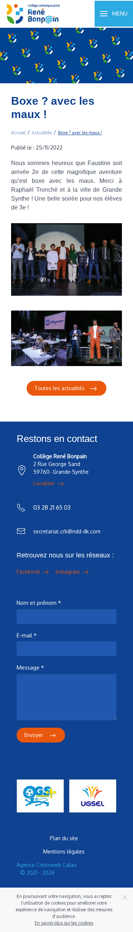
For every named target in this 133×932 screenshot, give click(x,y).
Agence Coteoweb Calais (47, 865)
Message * (30, 667)
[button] (114, 14)
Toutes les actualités (59, 388)
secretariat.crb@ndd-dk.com (66, 531)
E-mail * (27, 635)
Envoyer (34, 735)
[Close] (124, 897)
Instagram (68, 572)
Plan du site (64, 838)
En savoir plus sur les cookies (64, 923)
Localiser (44, 483)
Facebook (29, 572)
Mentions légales (64, 851)
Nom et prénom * (39, 602)
